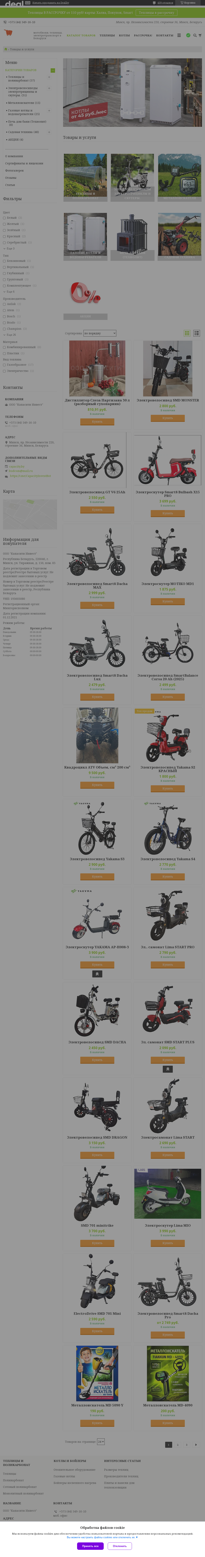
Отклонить (120, 1546)
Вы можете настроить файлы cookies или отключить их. (101, 1537)
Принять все (90, 1546)
